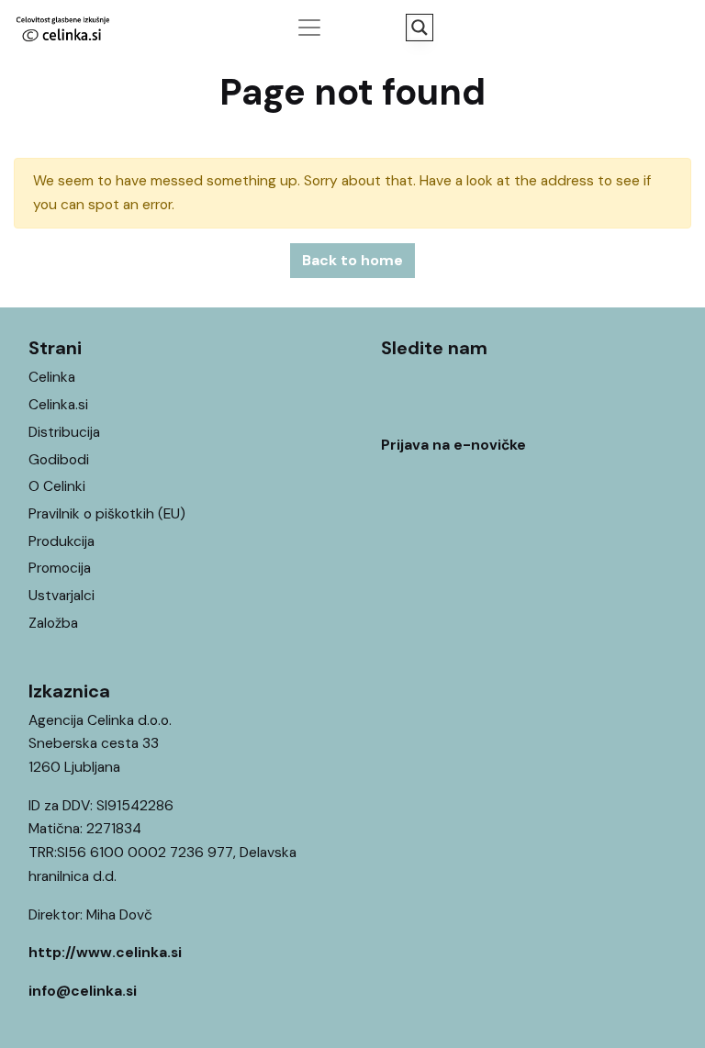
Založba (53, 623)
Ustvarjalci (61, 595)
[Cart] (675, 26)
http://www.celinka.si (105, 952)
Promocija (59, 568)
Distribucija (64, 432)
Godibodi (58, 460)
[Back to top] (675, 1005)
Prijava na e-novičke (453, 445)
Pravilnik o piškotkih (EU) (106, 514)
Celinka (51, 377)
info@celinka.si (82, 991)
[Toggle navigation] (309, 27)
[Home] (639, 1005)
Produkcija (61, 541)
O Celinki (56, 486)
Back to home (352, 260)
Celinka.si (58, 405)
